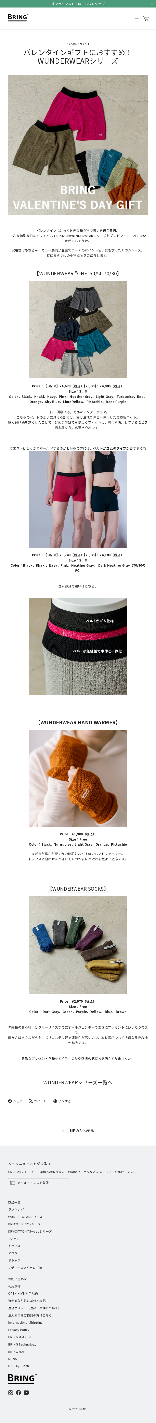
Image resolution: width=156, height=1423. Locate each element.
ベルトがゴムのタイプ (109, 448)
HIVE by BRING (19, 1366)
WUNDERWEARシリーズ (25, 1217)
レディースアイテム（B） (26, 1267)
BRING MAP (16, 1351)
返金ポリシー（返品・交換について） (34, 1308)
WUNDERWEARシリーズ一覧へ (78, 1082)
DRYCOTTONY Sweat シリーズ (30, 1231)
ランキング (16, 1209)
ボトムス (14, 1260)
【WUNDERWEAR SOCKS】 (78, 888)
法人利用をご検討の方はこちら (30, 1315)
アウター (14, 1253)
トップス (14, 1246)
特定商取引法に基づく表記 (27, 1300)
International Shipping (25, 1322)
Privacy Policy (18, 1329)
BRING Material (19, 1337)
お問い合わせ (17, 1279)
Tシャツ (14, 1238)
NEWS (12, 1358)
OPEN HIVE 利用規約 (23, 1293)
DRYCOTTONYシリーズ (24, 1224)
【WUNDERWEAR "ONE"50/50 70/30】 (78, 273)
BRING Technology (22, 1344)
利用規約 (14, 1286)
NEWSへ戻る (81, 1130)
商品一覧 (14, 1202)
